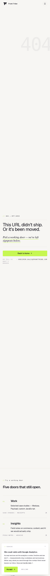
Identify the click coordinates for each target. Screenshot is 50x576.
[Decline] (45, 546)
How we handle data (24, 563)
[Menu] (45, 3)
